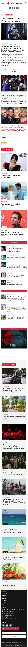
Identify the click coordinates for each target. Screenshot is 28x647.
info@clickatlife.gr (9, 615)
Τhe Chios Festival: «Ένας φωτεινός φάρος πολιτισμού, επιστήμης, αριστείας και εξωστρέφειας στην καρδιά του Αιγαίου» (16, 299)
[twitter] (17, 8)
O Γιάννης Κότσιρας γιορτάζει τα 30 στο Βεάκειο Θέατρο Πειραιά (16, 283)
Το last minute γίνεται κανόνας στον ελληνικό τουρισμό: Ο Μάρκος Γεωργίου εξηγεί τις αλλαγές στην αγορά (16, 309)
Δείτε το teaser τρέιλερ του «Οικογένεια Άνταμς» (14, 70)
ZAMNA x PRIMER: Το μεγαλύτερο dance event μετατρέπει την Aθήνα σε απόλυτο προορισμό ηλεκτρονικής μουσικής (17, 267)
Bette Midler (20, 130)
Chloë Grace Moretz (17, 129)
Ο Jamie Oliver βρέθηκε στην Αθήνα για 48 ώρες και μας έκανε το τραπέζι (17, 319)
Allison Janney (11, 130)
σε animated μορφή (18, 57)
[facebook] (10, 8)
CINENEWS (4, 143)
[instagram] (13, 8)
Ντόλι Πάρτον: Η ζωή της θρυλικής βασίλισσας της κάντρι (16, 276)
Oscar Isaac (8, 129)
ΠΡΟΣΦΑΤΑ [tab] (14, 242)
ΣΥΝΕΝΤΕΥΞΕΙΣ (14, 291)
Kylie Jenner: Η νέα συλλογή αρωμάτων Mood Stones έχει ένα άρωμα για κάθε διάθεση (16, 250)
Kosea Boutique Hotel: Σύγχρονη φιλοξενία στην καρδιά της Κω (16, 258)
